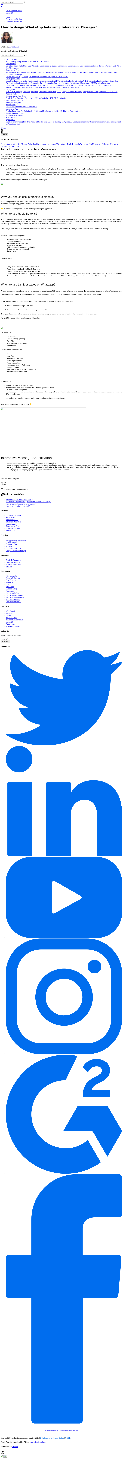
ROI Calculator (11, 576)
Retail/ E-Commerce (13, 560)
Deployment (10, 90)
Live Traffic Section (55, 72)
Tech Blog (10, 587)
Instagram (34, 92)
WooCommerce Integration (40, 87)
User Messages (33, 66)
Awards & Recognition (14, 620)
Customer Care (11, 544)
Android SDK (11, 94)
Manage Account (29, 62)
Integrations (10, 530)
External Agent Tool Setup (16, 96)
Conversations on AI (13, 602)
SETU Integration (62, 81)
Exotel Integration (76, 81)
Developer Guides (13, 79)
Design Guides (22, 77)
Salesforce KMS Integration (40, 85)
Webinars (9, 582)
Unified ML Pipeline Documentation (67, 111)
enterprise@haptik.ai (38, 1442)
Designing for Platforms (38, 77)
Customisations (73, 66)
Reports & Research (13, 578)
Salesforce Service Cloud (26, 98)
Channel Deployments (44, 111)
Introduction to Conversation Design (19, 500)
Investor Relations (12, 626)
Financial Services (13, 562)
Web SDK (10, 92)
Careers (9, 615)
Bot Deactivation (43, 62)
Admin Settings (17, 72)
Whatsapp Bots (110, 66)
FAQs (20, 115)
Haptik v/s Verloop (13, 600)
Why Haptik (10, 611)
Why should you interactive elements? (42, 144)
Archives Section (81, 72)
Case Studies (10, 580)
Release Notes (11, 118)
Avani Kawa (14, 47)
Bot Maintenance (12, 68)
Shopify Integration (47, 81)
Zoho (46, 98)
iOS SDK (113, 92)
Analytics (92, 72)
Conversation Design (14, 19)
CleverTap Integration (87, 85)
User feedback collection (89, 66)
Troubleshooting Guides (15, 113)
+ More (4, 128)
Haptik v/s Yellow (12, 593)
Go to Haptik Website (14, 11)
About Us (9, 613)
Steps (25, 66)
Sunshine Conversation (47, 92)
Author (15, 1447)
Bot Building (11, 64)
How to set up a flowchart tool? (18, 506)
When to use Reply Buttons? (68, 144)
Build (8, 62)
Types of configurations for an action (90, 122)
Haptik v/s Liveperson (14, 595)
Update (4, 135)
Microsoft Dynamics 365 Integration (65, 87)
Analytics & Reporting (14, 100)
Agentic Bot (10, 120)
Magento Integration (22, 87)
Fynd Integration (102, 85)
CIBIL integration (90, 81)
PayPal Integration (72, 85)
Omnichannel (11, 524)
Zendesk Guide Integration (29, 83)
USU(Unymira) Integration (100, 83)
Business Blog (11, 589)
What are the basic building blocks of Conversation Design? (28, 502)
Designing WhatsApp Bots (16, 21)
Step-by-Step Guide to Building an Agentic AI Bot (56, 122)
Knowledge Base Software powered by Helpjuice (61, 1430)
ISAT (8, 584)
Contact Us (10, 13)
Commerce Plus (12, 109)
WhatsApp (18, 92)
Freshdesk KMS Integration (107, 81)
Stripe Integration (58, 85)
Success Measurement (28, 107)
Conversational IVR (13, 548)
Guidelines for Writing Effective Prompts (21, 122)
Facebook (26, 92)
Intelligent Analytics (13, 102)
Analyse (19, 62)
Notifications (10, 105)
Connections (62, 66)
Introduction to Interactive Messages (14, 144)
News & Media (11, 618)
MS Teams (94, 92)
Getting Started (11, 59)
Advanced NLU (12, 520)
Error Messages (12, 115)
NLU (119, 66)
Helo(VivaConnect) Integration (17, 85)
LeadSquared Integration (80, 83)
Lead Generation (12, 542)
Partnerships (10, 624)
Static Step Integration (31, 81)
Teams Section (69, 72)
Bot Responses (45, 66)
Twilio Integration (47, 83)
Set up (8, 72)
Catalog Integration (13, 111)
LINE (59, 92)
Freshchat (40, 98)
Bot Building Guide (28, 111)
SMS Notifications (13, 107)
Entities (54, 66)
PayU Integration (12, 83)
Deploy (13, 62)
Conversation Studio (13, 515)
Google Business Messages (72, 92)
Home (8, 17)
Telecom (9, 567)
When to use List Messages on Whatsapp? (95, 144)
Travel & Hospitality (13, 564)
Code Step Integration (14, 81)
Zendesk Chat (11, 98)
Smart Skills (18, 66)
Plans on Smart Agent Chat (106, 72)
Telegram (86, 92)
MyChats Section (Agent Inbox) (35, 72)
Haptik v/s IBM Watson (15, 597)
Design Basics (11, 77)
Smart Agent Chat (12, 70)
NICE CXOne (54, 98)
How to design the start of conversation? (21, 504)
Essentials (9, 66)
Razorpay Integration (62, 83)
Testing (101, 66)
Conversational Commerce (16, 540)
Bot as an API (104, 92)
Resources (10, 591)
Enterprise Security (13, 528)
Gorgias (63, 98)
